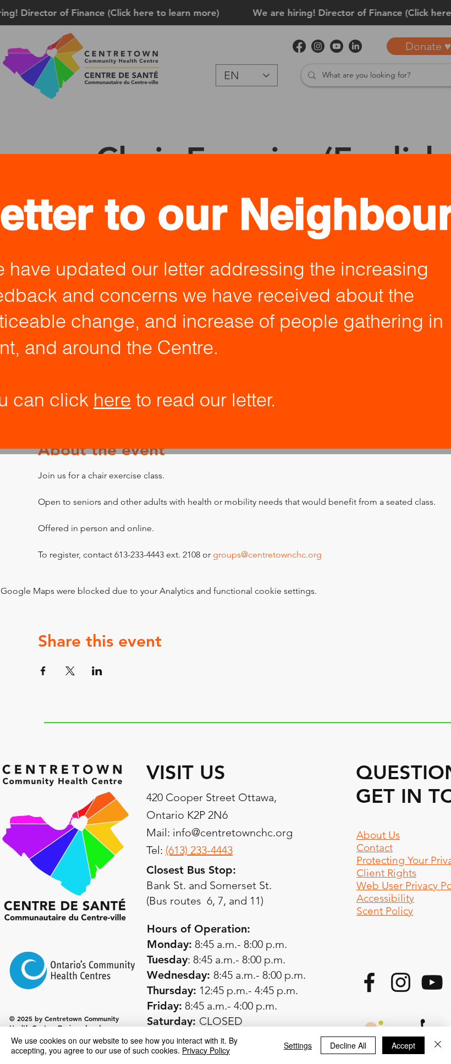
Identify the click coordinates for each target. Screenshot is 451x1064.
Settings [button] (298, 1045)
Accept (403, 1045)
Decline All (348, 1045)
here (112, 399)
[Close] (437, 1045)
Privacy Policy (206, 1050)
